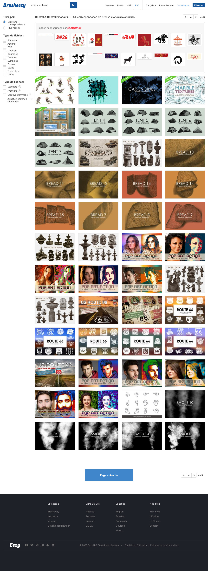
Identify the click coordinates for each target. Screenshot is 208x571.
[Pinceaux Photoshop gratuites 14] (185, 184)
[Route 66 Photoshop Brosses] (185, 310)
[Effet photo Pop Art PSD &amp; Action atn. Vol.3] (98, 373)
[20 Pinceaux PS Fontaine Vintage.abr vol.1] (98, 247)
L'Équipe (154, 516)
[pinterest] (37, 545)
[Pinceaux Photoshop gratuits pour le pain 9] (185, 216)
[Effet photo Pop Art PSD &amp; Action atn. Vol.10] (185, 247)
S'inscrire (198, 5)
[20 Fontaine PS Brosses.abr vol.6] (98, 153)
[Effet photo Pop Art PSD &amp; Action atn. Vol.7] (98, 404)
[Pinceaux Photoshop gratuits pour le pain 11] (55, 184)
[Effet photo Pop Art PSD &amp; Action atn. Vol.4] (142, 373)
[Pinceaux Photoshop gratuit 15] (55, 216)
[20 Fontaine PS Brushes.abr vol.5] (142, 153)
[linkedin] (53, 545)
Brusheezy (53, 511)
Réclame (90, 516)
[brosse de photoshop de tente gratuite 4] (98, 122)
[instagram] (42, 545)
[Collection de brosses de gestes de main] (142, 404)
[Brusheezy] (14, 5)
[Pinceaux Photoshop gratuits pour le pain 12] (98, 184)
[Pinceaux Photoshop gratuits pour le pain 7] (98, 216)
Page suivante (109, 475)
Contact (154, 525)
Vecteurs (110, 5)
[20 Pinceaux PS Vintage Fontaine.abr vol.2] (55, 247)
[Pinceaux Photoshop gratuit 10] (185, 153)
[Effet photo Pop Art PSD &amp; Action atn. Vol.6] (55, 404)
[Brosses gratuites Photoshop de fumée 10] (185, 404)
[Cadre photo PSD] (55, 122)
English (120, 511)
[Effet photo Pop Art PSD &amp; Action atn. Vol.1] (98, 279)
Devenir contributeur (59, 525)
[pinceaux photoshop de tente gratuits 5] (142, 122)
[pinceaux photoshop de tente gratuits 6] (185, 122)
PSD (137, 5)
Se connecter (183, 5)
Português (121, 521)
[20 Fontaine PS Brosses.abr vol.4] (185, 279)
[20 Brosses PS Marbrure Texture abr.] (185, 90)
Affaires (90, 511)
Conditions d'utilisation (136, 545)
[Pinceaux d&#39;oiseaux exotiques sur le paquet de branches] (55, 90)
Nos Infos (155, 511)
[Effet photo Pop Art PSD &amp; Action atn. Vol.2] (142, 279)
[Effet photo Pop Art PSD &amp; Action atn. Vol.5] (185, 373)
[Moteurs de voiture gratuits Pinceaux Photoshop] (142, 90)
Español (120, 516)
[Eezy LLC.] (15, 545)
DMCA (89, 525)
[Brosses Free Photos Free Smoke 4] (142, 436)
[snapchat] (47, 545)
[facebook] (26, 545)
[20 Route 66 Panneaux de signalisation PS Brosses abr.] (98, 310)
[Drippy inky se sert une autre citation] (98, 90)
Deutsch (120, 525)
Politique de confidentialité (163, 545)
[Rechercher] (73, 5)
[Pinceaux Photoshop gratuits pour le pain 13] (142, 184)
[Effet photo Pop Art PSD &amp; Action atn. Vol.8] (55, 279)
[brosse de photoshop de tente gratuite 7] (55, 153)
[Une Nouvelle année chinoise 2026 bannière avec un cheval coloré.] (111, 56)
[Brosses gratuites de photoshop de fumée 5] (98, 436)
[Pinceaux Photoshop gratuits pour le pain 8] (142, 216)
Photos (120, 5)
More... (119, 530)
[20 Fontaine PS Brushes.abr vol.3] (55, 310)
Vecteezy (53, 516)
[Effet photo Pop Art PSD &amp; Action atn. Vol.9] (142, 247)
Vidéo (129, 5)
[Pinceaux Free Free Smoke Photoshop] (185, 436)
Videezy (52, 521)
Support (90, 521)
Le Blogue (155, 521)
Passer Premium (166, 5)
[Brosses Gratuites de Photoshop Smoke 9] (55, 436)
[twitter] (31, 545)
